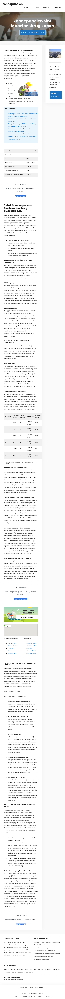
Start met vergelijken (20, 599)
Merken (37, 8)
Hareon (29, 648)
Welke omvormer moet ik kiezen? (44, 951)
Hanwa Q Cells (31, 651)
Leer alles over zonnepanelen (43, 948)
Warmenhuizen (12, 646)
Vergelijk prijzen (21, 924)
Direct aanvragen (20, 196)
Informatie (45, 8)
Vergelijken (57, 8)
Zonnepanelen (12, 4)
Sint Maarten (12, 653)
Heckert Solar (31, 646)
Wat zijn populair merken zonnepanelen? (47, 954)
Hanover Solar (31, 653)
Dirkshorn (11, 651)
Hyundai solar (31, 643)
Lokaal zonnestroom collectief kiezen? (20, 134)
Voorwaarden (33, 993)
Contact (24, 993)
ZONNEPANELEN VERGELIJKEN (32, 32)
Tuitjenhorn (11, 648)
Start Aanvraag (55, 95)
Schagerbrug (12, 643)
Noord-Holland (31, 151)
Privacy (41, 993)
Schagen (29, 155)
